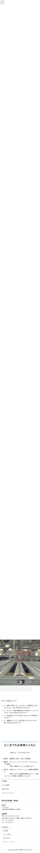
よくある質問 (5, 785)
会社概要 (4, 781)
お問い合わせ (5, 789)
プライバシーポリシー (8, 793)
